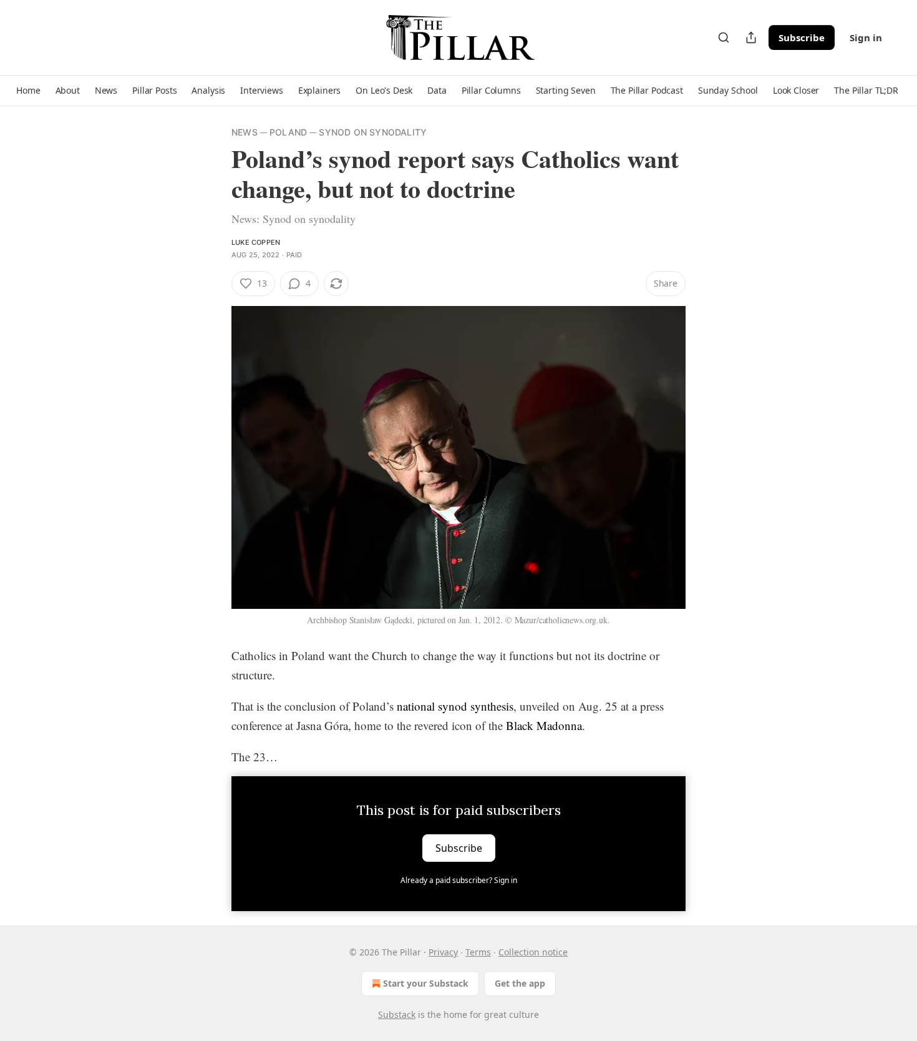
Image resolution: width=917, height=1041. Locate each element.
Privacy (443, 952)
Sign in (866, 37)
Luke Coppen (255, 242)
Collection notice (533, 952)
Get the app (520, 983)
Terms (478, 952)
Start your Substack (425, 983)
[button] (28, 91)
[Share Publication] (751, 37)
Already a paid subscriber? (458, 880)
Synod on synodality (373, 132)
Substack (396, 1014)
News (244, 132)
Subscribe (802, 37)
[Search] (723, 37)
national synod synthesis (455, 706)
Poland (288, 132)
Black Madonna (544, 725)
